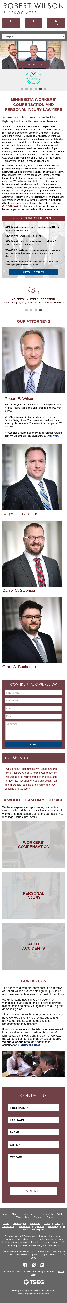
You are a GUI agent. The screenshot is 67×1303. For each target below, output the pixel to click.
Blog (27, 1217)
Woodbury (53, 1226)
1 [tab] (21, 89)
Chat (56, 24)
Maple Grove (8, 1226)
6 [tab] (45, 89)
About (15, 1214)
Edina (57, 1223)
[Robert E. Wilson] (33, 360)
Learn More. (53, 435)
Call (11, 24)
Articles (60, 1214)
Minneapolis (38, 1229)
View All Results (33, 272)
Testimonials (47, 1214)
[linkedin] (41, 1265)
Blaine (6, 1223)
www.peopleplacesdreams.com (33, 1293)
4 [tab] (35, 89)
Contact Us (33, 64)
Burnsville (35, 1223)
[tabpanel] (33, 77)
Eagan (47, 1223)
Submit (33, 744)
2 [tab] (26, 89)
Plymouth (39, 1226)
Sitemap (38, 1217)
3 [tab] (31, 89)
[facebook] (25, 1265)
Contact (50, 1217)
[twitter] (34, 1265)
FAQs (18, 1217)
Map (33, 24)
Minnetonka (24, 1226)
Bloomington (19, 1223)
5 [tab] (40, 89)
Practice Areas (29, 1214)
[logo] (33, 9)
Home (5, 1214)
